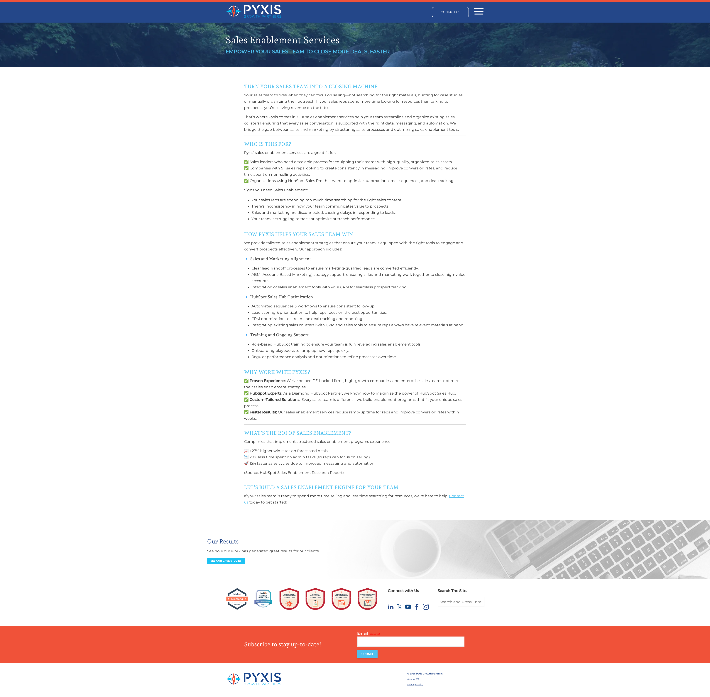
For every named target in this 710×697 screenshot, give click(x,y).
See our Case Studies (225, 560)
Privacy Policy (415, 684)
